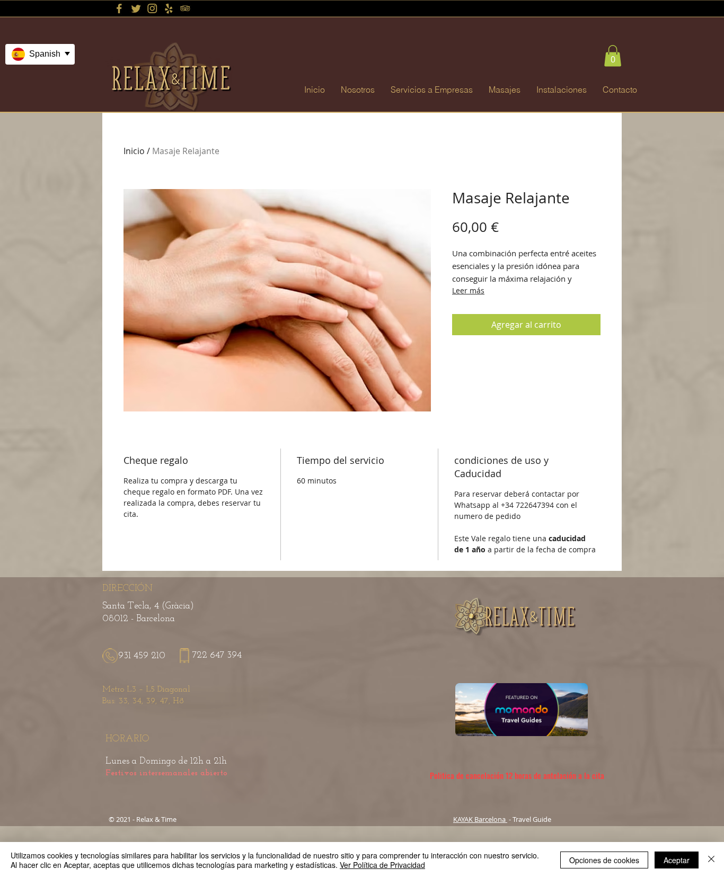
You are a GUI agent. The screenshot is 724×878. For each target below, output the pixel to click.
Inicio (134, 151)
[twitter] (135, 8)
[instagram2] (152, 8)
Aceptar (677, 860)
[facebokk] (119, 8)
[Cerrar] (711, 860)
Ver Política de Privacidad (382, 864)
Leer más (468, 290)
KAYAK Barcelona (480, 819)
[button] (613, 56)
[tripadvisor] (185, 8)
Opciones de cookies (604, 860)
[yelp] (168, 8)
